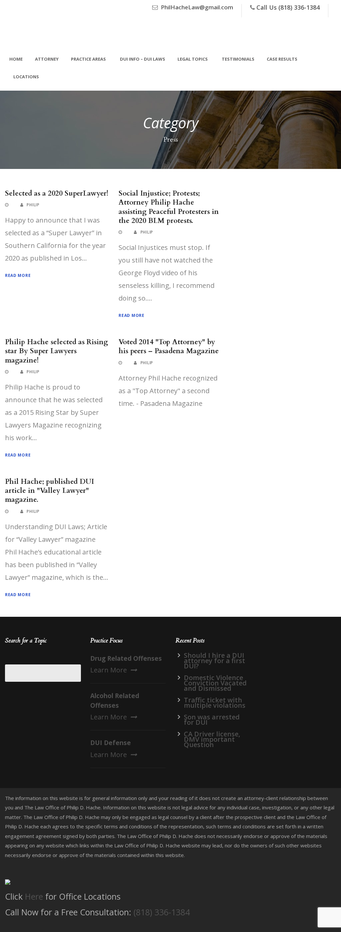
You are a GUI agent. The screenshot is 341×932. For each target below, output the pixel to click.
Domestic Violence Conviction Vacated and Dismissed (215, 683)
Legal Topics (192, 59)
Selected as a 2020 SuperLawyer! (56, 193)
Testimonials (238, 59)
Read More (18, 275)
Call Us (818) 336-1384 (288, 7)
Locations (26, 77)
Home (16, 59)
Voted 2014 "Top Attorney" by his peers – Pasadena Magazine (169, 346)
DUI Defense (110, 742)
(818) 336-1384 (162, 912)
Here (34, 896)
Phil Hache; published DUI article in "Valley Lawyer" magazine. (49, 491)
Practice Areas (88, 59)
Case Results (282, 59)
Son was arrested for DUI (212, 719)
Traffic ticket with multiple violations (214, 702)
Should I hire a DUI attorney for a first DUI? (214, 660)
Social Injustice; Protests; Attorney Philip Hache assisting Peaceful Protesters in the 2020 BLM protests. (169, 207)
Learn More (108, 669)
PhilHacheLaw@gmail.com (197, 7)
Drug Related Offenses (126, 658)
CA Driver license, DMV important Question (212, 739)
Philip (33, 205)
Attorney (47, 59)
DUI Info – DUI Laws (142, 59)
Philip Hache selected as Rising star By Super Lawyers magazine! (56, 351)
